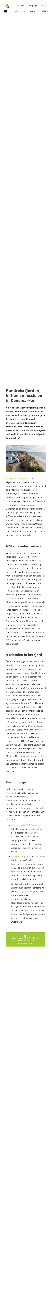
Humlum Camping (19, 856)
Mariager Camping (25, 891)
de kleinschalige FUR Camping (25, 825)
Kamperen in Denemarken (18, 478)
